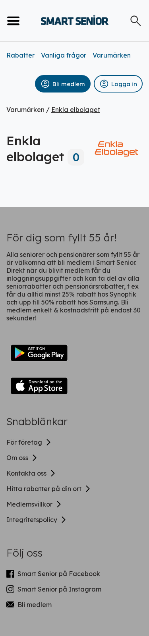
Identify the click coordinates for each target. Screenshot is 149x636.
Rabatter (20, 55)
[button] (63, 84)
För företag (24, 442)
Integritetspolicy (31, 520)
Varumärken (112, 55)
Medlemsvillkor (29, 504)
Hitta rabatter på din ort (43, 489)
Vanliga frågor (63, 55)
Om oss (17, 458)
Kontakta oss (26, 473)
